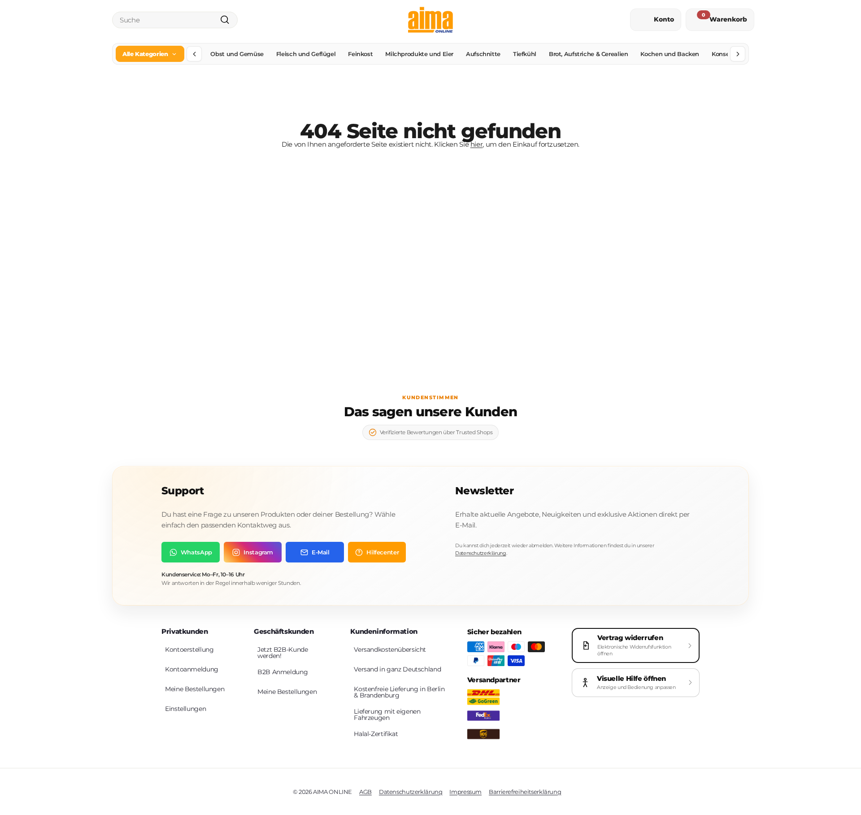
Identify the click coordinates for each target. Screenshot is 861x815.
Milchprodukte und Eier (419, 53)
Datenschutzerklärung (480, 553)
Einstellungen (185, 709)
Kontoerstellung (189, 649)
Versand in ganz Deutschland (397, 669)
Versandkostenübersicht (390, 649)
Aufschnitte (483, 53)
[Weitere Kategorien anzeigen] (737, 53)
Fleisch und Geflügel (306, 53)
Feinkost (360, 53)
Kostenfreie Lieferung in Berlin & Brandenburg (399, 692)
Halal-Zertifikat (376, 734)
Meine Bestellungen (194, 689)
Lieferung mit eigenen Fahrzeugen (387, 714)
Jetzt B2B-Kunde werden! (282, 652)
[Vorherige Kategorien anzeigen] (194, 53)
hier (476, 144)
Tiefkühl (524, 53)
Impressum (465, 791)
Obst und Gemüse (236, 53)
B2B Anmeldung (282, 672)
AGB (365, 791)
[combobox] (175, 20)
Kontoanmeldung (191, 669)
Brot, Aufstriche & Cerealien (588, 53)
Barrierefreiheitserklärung (525, 791)
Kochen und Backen (669, 53)
